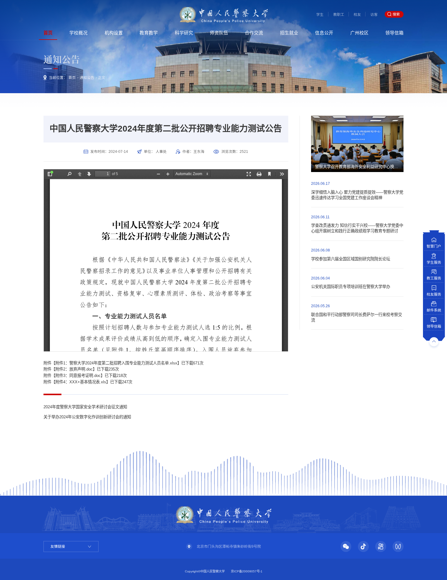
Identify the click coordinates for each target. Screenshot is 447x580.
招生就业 (289, 32)
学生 (320, 14)
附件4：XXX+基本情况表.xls (80, 382)
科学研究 (184, 32)
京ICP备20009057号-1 (246, 571)
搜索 (396, 14)
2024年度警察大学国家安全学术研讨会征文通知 (85, 407)
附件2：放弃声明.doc (74, 369)
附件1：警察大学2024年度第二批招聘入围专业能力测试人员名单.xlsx (116, 363)
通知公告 (87, 78)
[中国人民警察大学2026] (223, 14)
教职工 (338, 14)
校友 (357, 14)
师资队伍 (219, 32)
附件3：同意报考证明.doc (78, 375)
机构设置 (114, 32)
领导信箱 (394, 32)
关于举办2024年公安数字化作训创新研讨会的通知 (87, 417)
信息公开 (324, 32)
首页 (48, 32)
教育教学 (149, 32)
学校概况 (78, 32)
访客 (374, 14)
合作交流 (254, 32)
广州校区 (359, 32)
